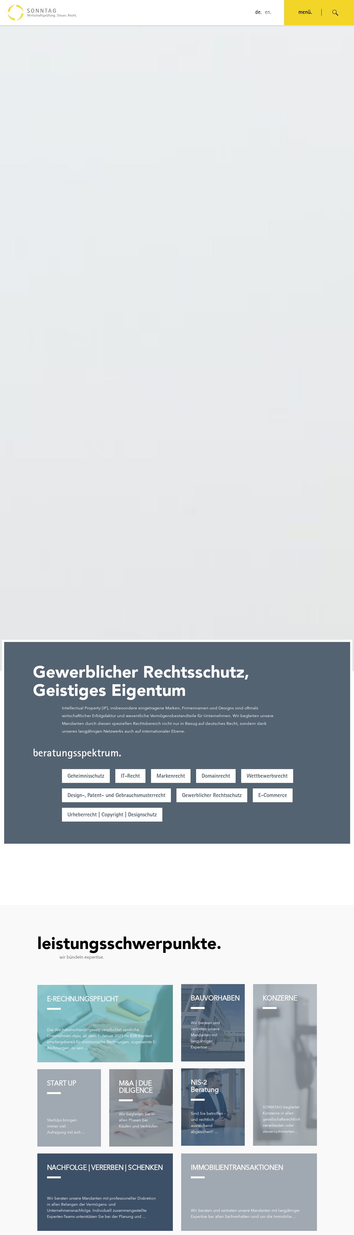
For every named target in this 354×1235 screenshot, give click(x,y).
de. (258, 12)
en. (268, 12)
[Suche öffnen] (335, 13)
